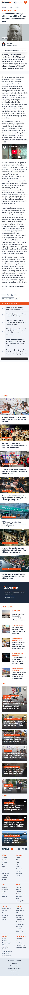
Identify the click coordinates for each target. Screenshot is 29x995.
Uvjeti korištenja (14, 965)
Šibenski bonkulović (5, 939)
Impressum (14, 963)
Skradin (18, 866)
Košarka (18, 889)
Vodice (18, 857)
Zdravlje (18, 913)
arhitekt (17, 299)
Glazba (4, 892)
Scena (4, 885)
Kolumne (5, 936)
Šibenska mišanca (7, 956)
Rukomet (18, 892)
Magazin (19, 906)
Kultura (4, 906)
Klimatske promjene (4, 878)
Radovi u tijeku (9, 594)
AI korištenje (14, 971)
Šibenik (17, 7)
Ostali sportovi (20, 901)
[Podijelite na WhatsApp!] (15, 295)
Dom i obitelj (19, 922)
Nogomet (18, 887)
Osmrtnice (7, 592)
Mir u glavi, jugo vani (6, 944)
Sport (18, 885)
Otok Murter (19, 869)
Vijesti (11, 7)
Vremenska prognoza (5, 870)
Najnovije (4, 857)
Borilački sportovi (21, 894)
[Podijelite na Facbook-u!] (8, 295)
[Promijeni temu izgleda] (15, 2)
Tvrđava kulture (6, 908)
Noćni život (5, 889)
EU (2, 864)
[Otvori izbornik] (25, 3)
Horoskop (19, 926)
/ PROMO (5, 396)
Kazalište (4, 910)
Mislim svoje (5, 953)
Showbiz (4, 887)
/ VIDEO (4, 796)
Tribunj (18, 860)
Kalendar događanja (18, 592)
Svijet (3, 866)
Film (3, 913)
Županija (19, 855)
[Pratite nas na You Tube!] (26, 849)
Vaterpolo (19, 896)
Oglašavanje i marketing (14, 968)
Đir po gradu (5, 875)
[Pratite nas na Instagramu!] (23, 849)
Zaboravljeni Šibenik (5, 948)
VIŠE (14, 359)
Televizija (4, 896)
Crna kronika (5, 873)
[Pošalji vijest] (21, 3)
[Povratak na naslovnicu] (8, 2)
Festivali (4, 894)
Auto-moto (19, 917)
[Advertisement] (14, 379)
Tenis (17, 898)
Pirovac (18, 871)
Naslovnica (4, 7)
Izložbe (4, 917)
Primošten (19, 873)
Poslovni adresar (9, 597)
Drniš (17, 864)
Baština (4, 919)
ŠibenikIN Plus (21, 936)
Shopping (19, 908)
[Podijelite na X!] (12, 295)
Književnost (5, 915)
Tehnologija (19, 915)
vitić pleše (11, 298)
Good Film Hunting (7, 951)
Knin (17, 862)
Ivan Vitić (4, 298)
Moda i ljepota (20, 910)
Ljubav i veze (20, 924)
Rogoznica (19, 876)
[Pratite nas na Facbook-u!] (19, 849)
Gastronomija (20, 919)
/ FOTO (4, 684)
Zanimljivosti (20, 931)
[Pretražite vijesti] (19, 3)
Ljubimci (18, 929)
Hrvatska (4, 862)
